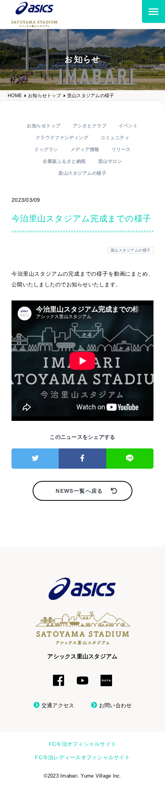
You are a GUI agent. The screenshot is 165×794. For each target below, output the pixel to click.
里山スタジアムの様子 (90, 95)
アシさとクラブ (90, 125)
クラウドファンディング (62, 137)
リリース (121, 149)
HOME (15, 95)
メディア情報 (85, 149)
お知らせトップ (44, 95)
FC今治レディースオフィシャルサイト (82, 757)
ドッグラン (46, 149)
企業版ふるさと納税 (64, 161)
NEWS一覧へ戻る (79, 491)
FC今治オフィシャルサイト (82, 744)
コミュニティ (115, 137)
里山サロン (110, 161)
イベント (128, 125)
